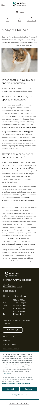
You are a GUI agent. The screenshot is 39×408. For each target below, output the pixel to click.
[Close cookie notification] (36, 354)
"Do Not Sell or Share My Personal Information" (16, 383)
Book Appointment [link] (19, 404)
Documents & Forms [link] (11, 349)
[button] (3, 5)
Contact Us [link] (12, 330)
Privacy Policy (6, 373)
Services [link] (6, 340)
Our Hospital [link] (8, 336)
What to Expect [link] (9, 344)
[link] (19, 4)
